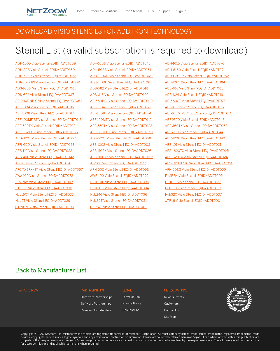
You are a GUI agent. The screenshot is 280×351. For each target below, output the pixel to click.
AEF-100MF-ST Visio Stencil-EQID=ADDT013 (48, 119)
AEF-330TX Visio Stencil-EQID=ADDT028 (121, 126)
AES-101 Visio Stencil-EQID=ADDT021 (193, 144)
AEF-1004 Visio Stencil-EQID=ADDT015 (44, 107)
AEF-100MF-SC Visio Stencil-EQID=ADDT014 (198, 113)
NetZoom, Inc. (175, 290)
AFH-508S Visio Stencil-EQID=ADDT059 (195, 169)
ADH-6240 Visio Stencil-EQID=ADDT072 (45, 76)
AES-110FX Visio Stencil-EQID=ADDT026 (120, 151)
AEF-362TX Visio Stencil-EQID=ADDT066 (46, 132)
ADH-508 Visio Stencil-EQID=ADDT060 (45, 70)
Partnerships (92, 290)
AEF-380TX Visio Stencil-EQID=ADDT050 (121, 132)
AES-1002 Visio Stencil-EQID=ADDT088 (120, 144)
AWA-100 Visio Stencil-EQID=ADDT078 (44, 175)
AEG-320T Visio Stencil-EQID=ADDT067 (45, 138)
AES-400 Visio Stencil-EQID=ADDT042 (44, 157)
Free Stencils (133, 11)
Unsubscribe (131, 310)
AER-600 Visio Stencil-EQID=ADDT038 (45, 144)
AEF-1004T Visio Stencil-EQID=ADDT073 (120, 107)
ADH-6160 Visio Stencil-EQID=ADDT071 (195, 70)
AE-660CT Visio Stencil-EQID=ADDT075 (195, 101)
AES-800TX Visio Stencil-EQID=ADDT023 (121, 157)
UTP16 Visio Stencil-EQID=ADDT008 (192, 200)
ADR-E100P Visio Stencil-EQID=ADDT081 (121, 76)
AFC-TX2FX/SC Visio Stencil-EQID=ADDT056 (199, 163)
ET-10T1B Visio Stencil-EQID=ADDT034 (119, 188)
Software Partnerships (96, 303)
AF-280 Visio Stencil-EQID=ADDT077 (118, 163)
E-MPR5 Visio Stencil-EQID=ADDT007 (44, 182)
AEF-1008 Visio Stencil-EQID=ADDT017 (44, 113)
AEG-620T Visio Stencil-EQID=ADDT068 (120, 138)
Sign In (181, 11)
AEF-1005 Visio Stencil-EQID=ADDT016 (194, 107)
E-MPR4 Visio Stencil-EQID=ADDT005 (194, 175)
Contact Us (171, 310)
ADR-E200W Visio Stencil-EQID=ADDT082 (47, 82)
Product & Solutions (103, 11)
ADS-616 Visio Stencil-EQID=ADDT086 (194, 88)
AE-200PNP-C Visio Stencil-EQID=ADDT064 (48, 101)
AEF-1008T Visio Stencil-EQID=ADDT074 (120, 113)
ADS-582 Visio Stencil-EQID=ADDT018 (119, 88)
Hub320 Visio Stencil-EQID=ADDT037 (193, 194)
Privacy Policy (131, 303)
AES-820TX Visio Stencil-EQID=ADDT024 (196, 157)
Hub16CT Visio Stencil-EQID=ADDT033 (44, 194)
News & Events (174, 297)
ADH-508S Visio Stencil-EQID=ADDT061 (120, 70)
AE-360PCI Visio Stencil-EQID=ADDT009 (121, 101)
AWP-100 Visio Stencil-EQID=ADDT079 (119, 175)
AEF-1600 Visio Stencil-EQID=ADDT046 (195, 119)
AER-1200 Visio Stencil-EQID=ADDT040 (195, 138)
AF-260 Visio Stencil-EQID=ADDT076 (43, 163)
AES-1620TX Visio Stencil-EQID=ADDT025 (197, 151)
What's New (28, 290)
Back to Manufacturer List (50, 271)
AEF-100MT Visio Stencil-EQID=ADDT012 (121, 119)
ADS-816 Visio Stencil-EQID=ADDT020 (119, 95)
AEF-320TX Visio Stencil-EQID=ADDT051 (46, 126)
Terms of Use (131, 297)
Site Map (170, 317)
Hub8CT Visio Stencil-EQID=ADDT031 (118, 200)
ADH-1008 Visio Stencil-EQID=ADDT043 (120, 63)
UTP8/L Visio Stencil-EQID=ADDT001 (118, 207)
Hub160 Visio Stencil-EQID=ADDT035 (193, 188)
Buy (151, 11)
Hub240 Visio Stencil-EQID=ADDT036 (118, 194)
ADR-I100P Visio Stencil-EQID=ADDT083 (121, 82)
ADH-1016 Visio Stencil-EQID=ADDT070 (194, 63)
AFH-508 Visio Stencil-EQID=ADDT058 (119, 169)
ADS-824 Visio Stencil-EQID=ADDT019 (194, 95)
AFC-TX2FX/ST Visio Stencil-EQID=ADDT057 (49, 169)
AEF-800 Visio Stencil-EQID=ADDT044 (194, 132)
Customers (171, 303)
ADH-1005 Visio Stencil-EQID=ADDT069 (45, 63)
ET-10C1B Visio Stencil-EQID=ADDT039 (119, 182)
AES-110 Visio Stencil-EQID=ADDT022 (43, 151)
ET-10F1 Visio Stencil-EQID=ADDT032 (193, 182)
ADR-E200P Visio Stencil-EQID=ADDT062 (197, 76)
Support (164, 11)
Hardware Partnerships (96, 297)
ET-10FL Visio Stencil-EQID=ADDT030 (43, 188)
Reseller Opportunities (96, 310)
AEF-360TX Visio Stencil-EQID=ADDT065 (196, 126)
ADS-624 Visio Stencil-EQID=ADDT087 (44, 95)
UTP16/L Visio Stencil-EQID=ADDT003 (44, 207)
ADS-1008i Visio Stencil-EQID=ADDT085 (45, 88)
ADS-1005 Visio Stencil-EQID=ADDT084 (195, 82)
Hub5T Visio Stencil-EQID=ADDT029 (42, 200)
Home (79, 11)
